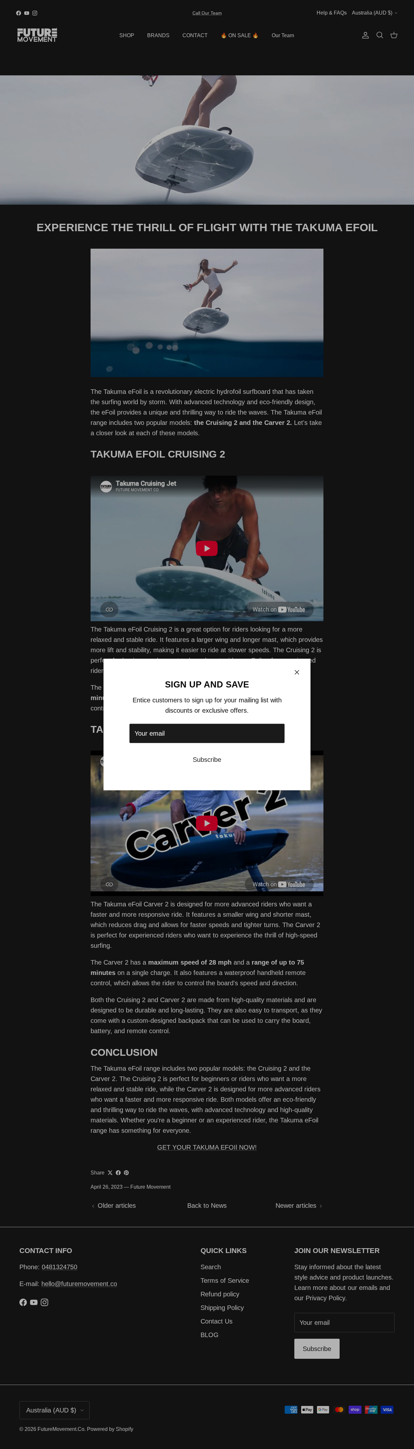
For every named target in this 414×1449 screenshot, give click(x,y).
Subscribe (207, 759)
